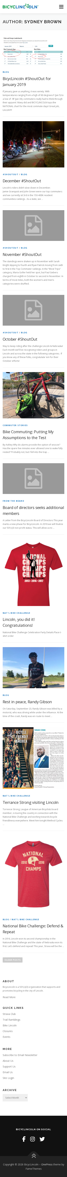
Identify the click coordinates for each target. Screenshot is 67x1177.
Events (6, 1036)
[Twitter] (42, 1139)
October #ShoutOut (20, 339)
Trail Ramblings (11, 1019)
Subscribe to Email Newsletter (20, 1055)
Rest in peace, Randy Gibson (27, 701)
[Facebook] (24, 1139)
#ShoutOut (10, 174)
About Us (8, 1060)
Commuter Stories (15, 425)
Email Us (8, 1072)
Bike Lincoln (10, 1025)
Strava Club (9, 1014)
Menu (61, 6)
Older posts (12, 959)
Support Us (9, 1066)
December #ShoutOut (22, 180)
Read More (9, 997)
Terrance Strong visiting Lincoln (31, 802)
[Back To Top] (33, 1156)
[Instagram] (32, 1139)
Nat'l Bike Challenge (16, 613)
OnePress (47, 1164)
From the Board (13, 501)
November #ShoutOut (22, 254)
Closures (8, 1031)
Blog (6, 72)
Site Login (8, 1078)
